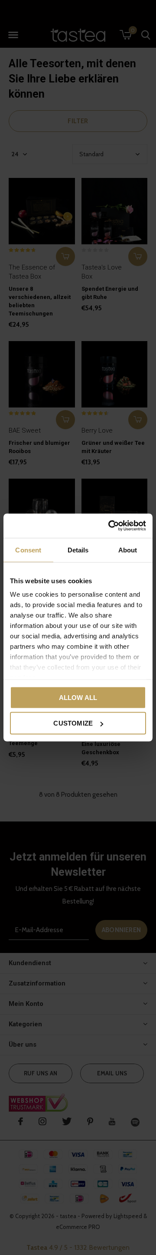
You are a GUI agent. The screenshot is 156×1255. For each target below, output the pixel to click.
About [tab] (127, 549)
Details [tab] (78, 549)
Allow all (78, 697)
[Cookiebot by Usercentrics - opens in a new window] (110, 526)
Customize (73, 723)
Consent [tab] (28, 549)
